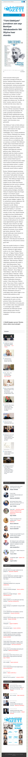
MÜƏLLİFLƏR (7, 482)
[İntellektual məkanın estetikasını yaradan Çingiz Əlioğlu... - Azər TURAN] (8, 338)
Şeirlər (9, 672)
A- (3, 71)
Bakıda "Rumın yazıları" (13, 677)
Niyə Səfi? (17, 511)
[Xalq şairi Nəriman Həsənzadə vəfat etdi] (8, 416)
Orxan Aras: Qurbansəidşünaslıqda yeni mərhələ (16, 495)
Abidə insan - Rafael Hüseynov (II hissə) (17, 551)
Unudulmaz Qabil (17, 558)
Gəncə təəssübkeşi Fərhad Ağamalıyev (13, 667)
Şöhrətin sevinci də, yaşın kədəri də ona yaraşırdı (13, 570)
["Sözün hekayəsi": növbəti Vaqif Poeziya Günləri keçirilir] (8, 446)
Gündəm (22, 71)
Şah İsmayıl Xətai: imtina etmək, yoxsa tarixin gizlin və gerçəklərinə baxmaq (17, 503)
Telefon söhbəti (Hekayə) (13, 589)
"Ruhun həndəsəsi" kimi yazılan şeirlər (15, 520)
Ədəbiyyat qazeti (12, 754)
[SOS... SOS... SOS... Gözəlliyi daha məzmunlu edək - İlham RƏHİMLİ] (8, 367)
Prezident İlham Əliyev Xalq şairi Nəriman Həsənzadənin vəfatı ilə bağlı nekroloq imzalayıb (9, 408)
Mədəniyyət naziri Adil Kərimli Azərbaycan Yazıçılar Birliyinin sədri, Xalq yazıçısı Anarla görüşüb (9, 437)
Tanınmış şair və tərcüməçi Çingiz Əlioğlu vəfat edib (8, 360)
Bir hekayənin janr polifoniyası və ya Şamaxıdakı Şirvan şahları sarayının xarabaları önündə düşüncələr (17, 543)
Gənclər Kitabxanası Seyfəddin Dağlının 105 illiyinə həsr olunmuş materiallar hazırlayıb (13, 577)
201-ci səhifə (10, 662)
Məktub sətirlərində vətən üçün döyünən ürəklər (16, 487)
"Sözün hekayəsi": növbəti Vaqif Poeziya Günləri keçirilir (9, 453)
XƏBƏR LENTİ (7, 565)
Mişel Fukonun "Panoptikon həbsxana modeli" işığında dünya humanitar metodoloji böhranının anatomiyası (13, 635)
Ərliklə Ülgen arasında (15, 526)
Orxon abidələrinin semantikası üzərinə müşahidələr (13, 612)
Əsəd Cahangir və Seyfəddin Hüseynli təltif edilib (13, 606)
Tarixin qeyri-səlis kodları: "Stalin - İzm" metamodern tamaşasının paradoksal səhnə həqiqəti (13, 643)
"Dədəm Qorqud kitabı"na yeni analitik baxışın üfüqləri (17, 534)
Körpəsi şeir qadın (12, 628)
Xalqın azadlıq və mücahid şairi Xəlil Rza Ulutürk (13, 600)
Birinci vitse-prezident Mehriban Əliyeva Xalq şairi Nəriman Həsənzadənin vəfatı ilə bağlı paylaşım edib (9, 391)
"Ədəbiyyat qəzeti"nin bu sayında (12, 584)
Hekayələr (10, 623)
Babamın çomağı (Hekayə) (12, 594)
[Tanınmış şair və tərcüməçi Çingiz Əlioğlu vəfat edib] (8, 353)
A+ (23, 70)
